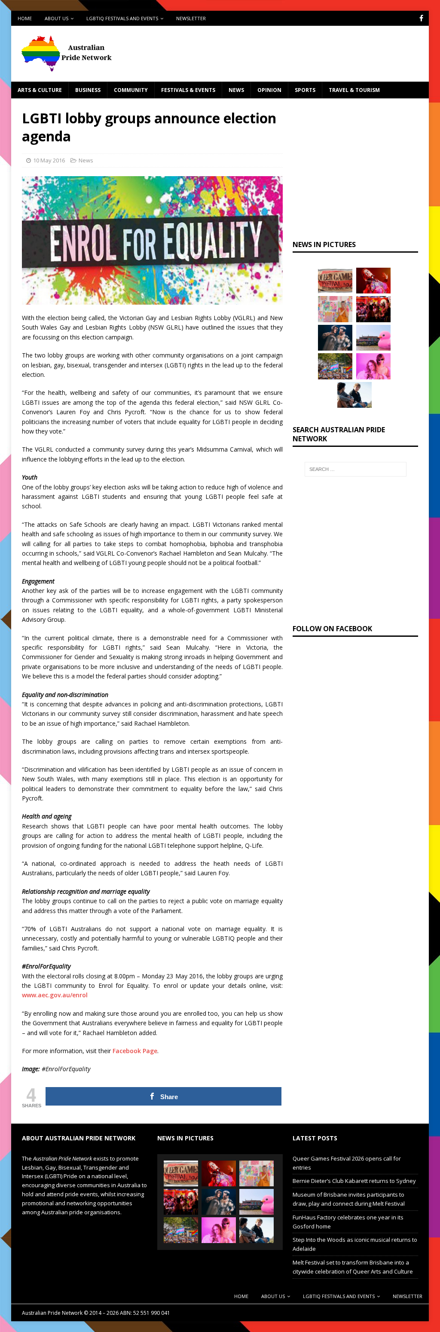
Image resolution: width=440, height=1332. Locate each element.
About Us (56, 18)
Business (88, 90)
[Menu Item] (421, 18)
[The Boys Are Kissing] (373, 366)
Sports (305, 90)
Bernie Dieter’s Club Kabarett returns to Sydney (354, 1181)
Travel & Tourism (354, 90)
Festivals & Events (188, 90)
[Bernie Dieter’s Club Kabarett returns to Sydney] (373, 280)
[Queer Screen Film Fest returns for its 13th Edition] (354, 395)
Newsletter (191, 18)
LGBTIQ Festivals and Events (122, 18)
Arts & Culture (40, 90)
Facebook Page (135, 1051)
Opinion (269, 90)
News (236, 90)
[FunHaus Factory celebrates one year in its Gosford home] (373, 309)
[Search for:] (355, 469)
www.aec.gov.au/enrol (55, 995)
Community (131, 90)
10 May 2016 (49, 160)
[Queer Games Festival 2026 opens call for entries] (335, 280)
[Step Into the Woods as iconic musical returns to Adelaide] (335, 338)
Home (25, 18)
